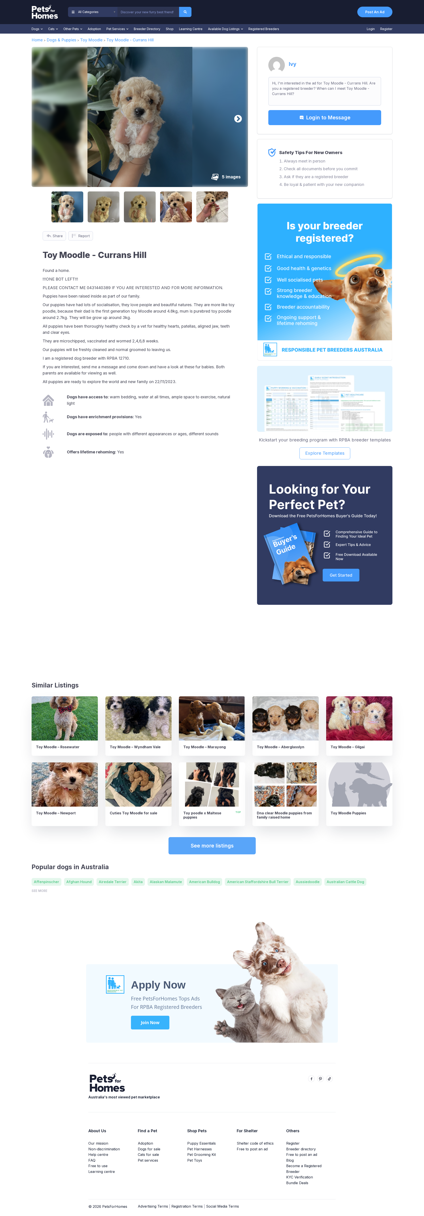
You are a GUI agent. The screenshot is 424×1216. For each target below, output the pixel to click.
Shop (170, 29)
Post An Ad (374, 12)
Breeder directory (301, 1149)
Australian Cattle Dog (345, 882)
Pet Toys (194, 1160)
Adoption (94, 29)
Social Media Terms (222, 1206)
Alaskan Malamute (166, 882)
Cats (51, 29)
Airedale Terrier (113, 882)
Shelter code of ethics (255, 1143)
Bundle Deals (297, 1183)
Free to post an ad (252, 1149)
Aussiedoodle (308, 882)
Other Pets (71, 29)
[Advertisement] (324, 641)
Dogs (36, 29)
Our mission (98, 1143)
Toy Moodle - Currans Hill (130, 40)
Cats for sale (148, 1154)
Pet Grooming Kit (201, 1154)
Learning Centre (191, 29)
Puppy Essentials (201, 1143)
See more (39, 891)
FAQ (91, 1160)
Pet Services (116, 29)
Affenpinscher (46, 882)
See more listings (212, 846)
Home (37, 40)
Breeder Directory (147, 29)
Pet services (148, 1160)
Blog (290, 1160)
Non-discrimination (104, 1149)
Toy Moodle (91, 40)
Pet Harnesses (199, 1149)
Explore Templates (324, 453)
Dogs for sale (149, 1149)
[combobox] (148, 12)
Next (236, 117)
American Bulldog (204, 882)
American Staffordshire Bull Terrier (258, 882)
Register (386, 29)
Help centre (98, 1154)
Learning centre (101, 1171)
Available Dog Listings (224, 29)
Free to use (98, 1166)
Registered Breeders (263, 29)
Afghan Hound (79, 882)
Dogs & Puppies (61, 40)
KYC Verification (299, 1177)
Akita (138, 882)
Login (371, 29)
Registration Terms (187, 1206)
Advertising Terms (153, 1206)
